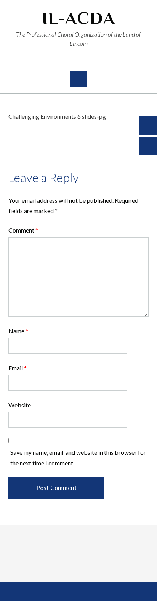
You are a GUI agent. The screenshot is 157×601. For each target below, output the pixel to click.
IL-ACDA (78, 18)
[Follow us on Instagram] (85, 61)
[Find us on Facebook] (72, 61)
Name (18, 330)
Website (19, 405)
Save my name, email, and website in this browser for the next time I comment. (78, 458)
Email (17, 368)
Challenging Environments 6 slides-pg (57, 116)
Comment (23, 230)
